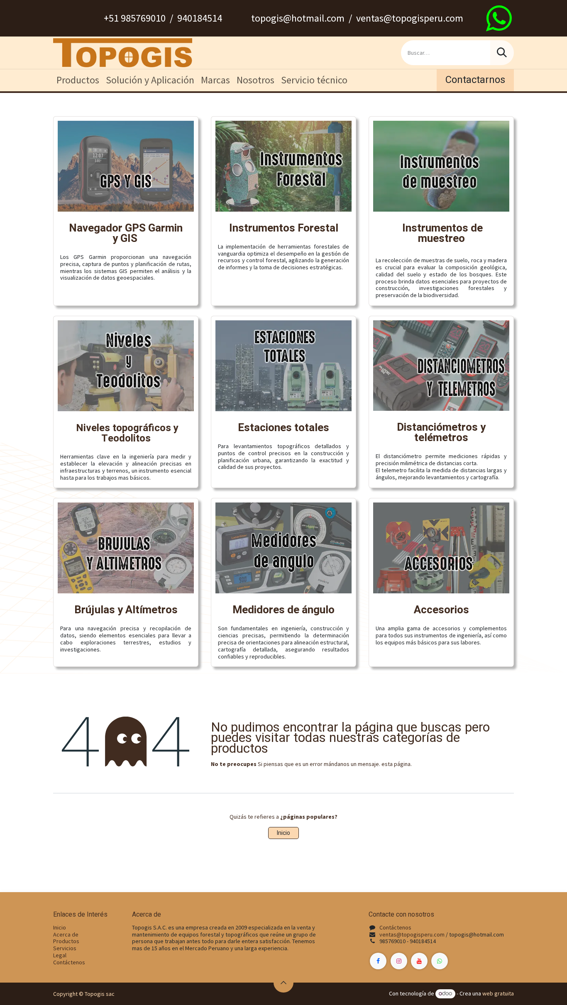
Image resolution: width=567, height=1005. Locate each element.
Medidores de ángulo (283, 610)
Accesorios (441, 610)
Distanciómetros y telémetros (441, 433)
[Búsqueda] (502, 52)
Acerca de (65, 934)
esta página (396, 764)
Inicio (283, 833)
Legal (59, 955)
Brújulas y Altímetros (126, 610)
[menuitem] (78, 80)
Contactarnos (475, 80)
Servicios (64, 948)
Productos (66, 941)
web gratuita (498, 993)
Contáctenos (69, 962)
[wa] (498, 18)
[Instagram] (399, 961)
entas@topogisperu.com (413, 934)
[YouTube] (419, 961)
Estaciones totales (283, 428)
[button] (283, 983)
